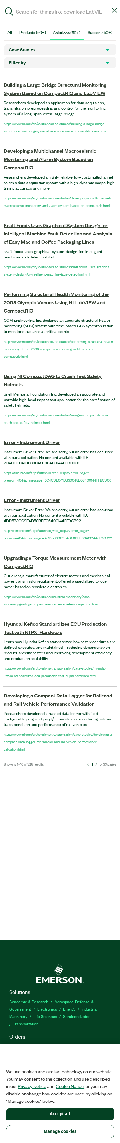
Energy (69, 1009)
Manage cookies (60, 1131)
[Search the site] (9, 12)
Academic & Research (28, 1001)
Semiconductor (76, 1016)
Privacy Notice (32, 1086)
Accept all (60, 1114)
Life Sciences (45, 1016)
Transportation (25, 1024)
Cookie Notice (70, 1086)
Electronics (47, 1009)
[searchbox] (60, 11)
